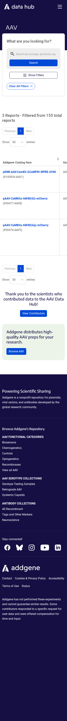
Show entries (18, 142)
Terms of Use (10, 586)
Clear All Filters (19, 86)
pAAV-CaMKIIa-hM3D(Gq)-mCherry (25, 225)
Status (26, 586)
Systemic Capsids (13, 495)
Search (33, 62)
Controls (7, 453)
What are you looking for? (29, 41)
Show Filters (36, 75)
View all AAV (10, 470)
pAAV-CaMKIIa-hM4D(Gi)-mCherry (25, 198)
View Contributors (33, 313)
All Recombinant (12, 509)
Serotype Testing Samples (18, 484)
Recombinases (11, 464)
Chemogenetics (12, 448)
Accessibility (56, 578)
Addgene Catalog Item (17, 162)
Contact (7, 578)
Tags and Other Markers (17, 514)
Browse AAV (16, 351)
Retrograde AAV (12, 489)
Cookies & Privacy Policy (30, 578)
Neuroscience (10, 520)
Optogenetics (10, 459)
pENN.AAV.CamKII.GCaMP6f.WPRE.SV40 (29, 172)
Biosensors (9, 442)
